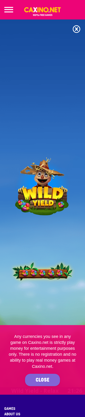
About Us (12, 414)
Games (9, 408)
